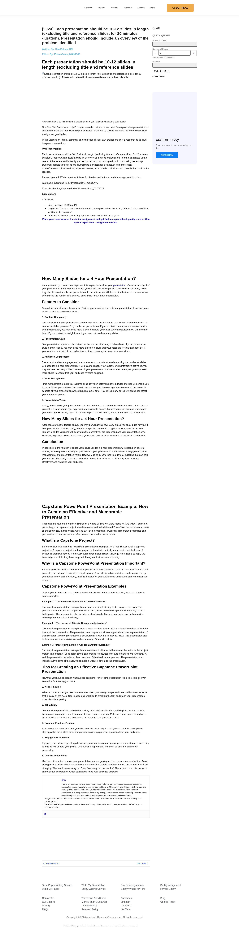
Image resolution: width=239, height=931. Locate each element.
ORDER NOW (158, 76)
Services (88, 7)
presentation (119, 285)
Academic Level (159, 40)
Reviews (128, 7)
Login (152, 7)
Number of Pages (160, 49)
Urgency (156, 61)
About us (115, 7)
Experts (101, 7)
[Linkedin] (45, 814)
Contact (141, 7)
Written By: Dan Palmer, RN (57, 49)
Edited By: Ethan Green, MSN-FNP (61, 54)
